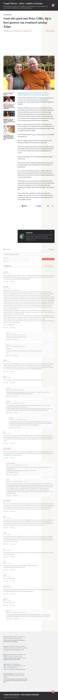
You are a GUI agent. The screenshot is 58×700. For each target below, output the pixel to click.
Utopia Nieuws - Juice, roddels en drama (22, 3)
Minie (15, 390)
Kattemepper (16, 465)
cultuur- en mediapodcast (39, 134)
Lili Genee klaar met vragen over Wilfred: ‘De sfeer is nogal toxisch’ (13, 675)
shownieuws (7, 14)
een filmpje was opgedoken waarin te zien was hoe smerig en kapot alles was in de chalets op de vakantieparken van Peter (36, 100)
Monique (16, 334)
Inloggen (52, 249)
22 (51, 31)
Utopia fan (17, 31)
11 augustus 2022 (27, 31)
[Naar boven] (53, 691)
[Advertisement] (29, 44)
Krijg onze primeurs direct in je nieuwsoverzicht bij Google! (34, 93)
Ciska (8, 401)
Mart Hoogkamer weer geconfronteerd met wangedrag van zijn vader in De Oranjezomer (14, 665)
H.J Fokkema (7, 500)
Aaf (8, 344)
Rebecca (16, 612)
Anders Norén (14, 697)
